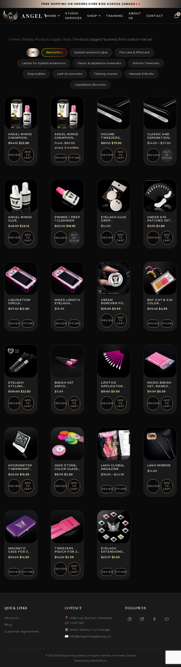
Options (74, 157)
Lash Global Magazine (112, 467)
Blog (8, 625)
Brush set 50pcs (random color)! (64, 388)
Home (51, 15)
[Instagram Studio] (129, 619)
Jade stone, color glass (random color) (66, 470)
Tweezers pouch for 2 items (66, 551)
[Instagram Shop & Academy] (142, 619)
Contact (154, 15)
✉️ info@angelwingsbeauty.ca (88, 636)
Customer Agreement (21, 631)
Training (114, 15)
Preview (14, 154)
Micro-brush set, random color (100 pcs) (159, 388)
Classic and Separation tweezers (158, 137)
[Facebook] (154, 619)
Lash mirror (159, 465)
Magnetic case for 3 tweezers (18, 551)
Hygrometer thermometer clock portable (21, 470)
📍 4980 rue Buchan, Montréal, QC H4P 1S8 (88, 620)
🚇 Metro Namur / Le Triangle (87, 630)
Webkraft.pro (98, 660)
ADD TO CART (28, 154)
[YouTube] (166, 619)
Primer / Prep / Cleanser (67, 218)
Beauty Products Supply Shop (46, 39)
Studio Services (73, 16)
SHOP (92, 15)
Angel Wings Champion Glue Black (20, 137)
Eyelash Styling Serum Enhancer (17, 388)
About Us (135, 16)
